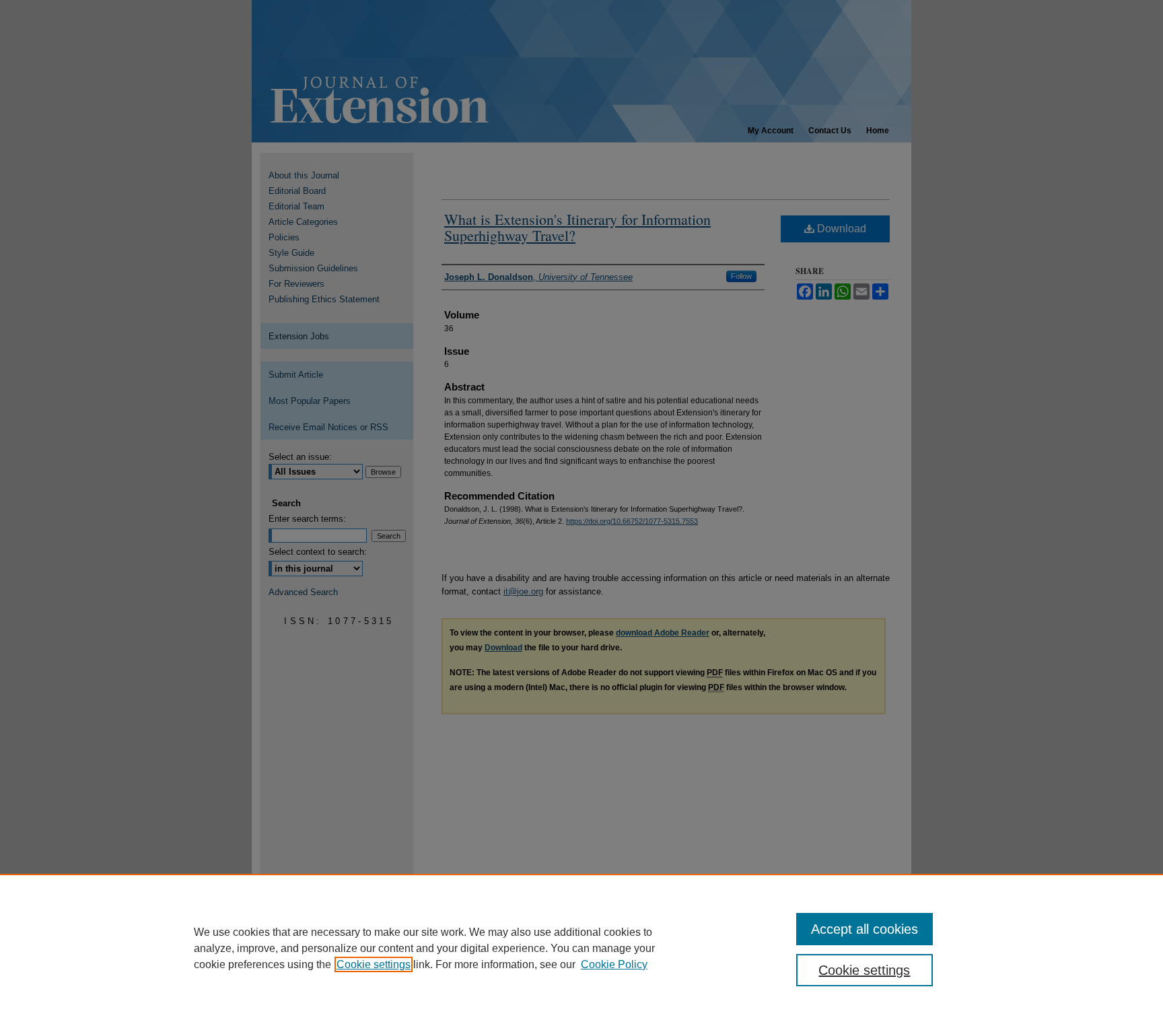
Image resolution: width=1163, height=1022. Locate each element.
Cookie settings (374, 964)
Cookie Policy (614, 964)
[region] (581, 948)
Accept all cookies (864, 929)
